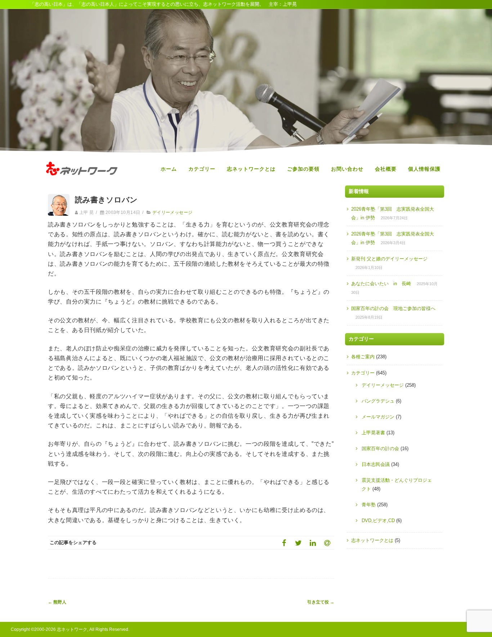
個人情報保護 (424, 169)
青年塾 (369, 504)
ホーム (169, 169)
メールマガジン (378, 417)
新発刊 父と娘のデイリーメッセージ (389, 258)
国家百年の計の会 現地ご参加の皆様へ (393, 308)
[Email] (327, 542)
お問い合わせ (347, 169)
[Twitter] (298, 542)
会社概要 (386, 169)
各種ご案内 (363, 356)
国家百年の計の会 (380, 448)
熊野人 (57, 602)
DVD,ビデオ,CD (378, 520)
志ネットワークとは (251, 169)
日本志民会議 (376, 464)
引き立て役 (320, 602)
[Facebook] (284, 542)
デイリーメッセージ (172, 212)
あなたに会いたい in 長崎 (381, 283)
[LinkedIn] (312, 542)
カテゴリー (201, 169)
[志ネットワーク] (81, 182)
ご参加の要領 (303, 169)
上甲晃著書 (373, 432)
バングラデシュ (378, 401)
